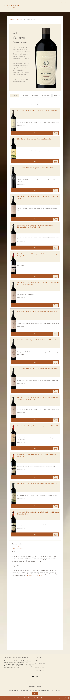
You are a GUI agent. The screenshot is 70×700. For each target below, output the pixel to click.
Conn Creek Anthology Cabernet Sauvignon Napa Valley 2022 (37, 426)
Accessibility (39, 670)
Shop (36, 661)
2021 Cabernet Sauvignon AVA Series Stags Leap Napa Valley (37, 311)
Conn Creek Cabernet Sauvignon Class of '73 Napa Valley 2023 (37, 483)
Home (11, 19)
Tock (17, 668)
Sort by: (33, 105)
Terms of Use (39, 667)
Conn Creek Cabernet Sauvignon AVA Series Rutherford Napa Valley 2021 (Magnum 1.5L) (37, 398)
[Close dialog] (68, 697)
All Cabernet (14, 96)
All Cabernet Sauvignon (30, 19)
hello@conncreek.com (18, 549)
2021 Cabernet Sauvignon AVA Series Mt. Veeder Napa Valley (37, 369)
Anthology (25, 96)
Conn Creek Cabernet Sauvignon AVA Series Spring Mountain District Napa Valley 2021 (38, 283)
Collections (19, 19)
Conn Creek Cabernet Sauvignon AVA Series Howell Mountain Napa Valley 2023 (38, 513)
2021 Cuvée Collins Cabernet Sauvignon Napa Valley (34, 139)
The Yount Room (26, 661)
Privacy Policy (40, 664)
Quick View (55, 133)
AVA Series (34, 96)
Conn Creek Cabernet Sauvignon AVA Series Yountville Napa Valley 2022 (37, 255)
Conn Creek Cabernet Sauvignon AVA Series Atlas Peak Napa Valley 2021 (37, 197)
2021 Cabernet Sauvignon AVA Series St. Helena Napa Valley (37, 110)
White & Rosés (58, 96)
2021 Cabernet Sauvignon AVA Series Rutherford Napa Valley (37, 340)
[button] (7, 10)
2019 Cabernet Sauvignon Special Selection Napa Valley (35, 168)
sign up (35, 693)
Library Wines (46, 96)
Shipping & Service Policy (34, 575)
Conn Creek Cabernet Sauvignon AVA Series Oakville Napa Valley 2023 (36, 456)
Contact (38, 657)
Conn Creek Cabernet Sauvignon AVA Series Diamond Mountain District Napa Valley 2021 (35, 226)
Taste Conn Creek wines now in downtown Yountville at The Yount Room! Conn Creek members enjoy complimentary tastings (35, 698)
